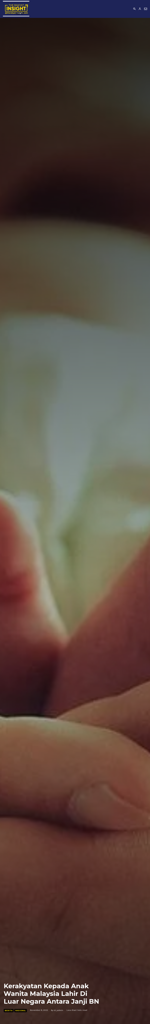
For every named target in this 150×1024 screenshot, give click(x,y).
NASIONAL (20, 1010)
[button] (134, 9)
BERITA (8, 1010)
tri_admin (58, 1010)
